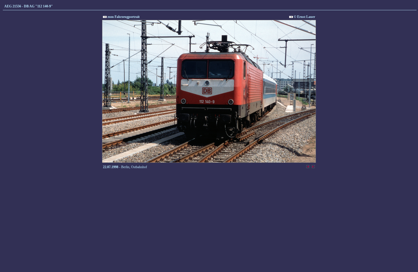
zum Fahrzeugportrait (123, 17)
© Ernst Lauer (304, 17)
